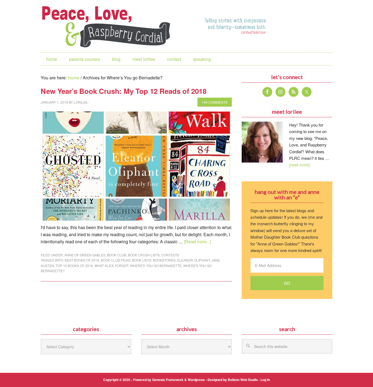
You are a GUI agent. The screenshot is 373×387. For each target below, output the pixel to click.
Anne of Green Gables (84, 255)
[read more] (299, 164)
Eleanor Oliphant (193, 260)
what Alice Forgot (111, 265)
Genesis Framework (167, 379)
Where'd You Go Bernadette (156, 265)
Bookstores (164, 260)
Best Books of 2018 (82, 260)
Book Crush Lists (144, 255)
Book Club (116, 255)
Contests (170, 255)
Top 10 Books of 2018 (74, 265)
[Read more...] (197, 241)
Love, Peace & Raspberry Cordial (109, 26)
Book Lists (141, 260)
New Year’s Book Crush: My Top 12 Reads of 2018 (123, 91)
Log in (265, 379)
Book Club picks (116, 260)
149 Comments (214, 102)
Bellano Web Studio (243, 379)
